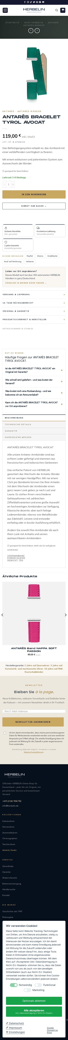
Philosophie (7, 917)
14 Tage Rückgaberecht (18, 303)
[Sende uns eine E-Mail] (37, 2)
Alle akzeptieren (34, 1011)
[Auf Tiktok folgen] (31, 2)
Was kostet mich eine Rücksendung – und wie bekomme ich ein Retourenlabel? (28, 393)
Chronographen (9, 839)
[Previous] (2, 621)
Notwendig (25, 984)
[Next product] (30, 30)
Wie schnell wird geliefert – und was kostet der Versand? (29, 382)
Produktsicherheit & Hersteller (24, 319)
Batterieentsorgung (11, 884)
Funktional (49, 984)
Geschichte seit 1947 (12, 911)
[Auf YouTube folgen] (43, 2)
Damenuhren (8, 821)
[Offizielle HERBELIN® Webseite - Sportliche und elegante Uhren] (34, 10)
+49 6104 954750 (11, 801)
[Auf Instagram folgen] (28, 2)
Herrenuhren (8, 827)
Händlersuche (8, 889)
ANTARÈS (53, 23)
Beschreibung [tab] (14, 418)
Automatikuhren (9, 833)
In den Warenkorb (34, 194)
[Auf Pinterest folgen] (40, 2)
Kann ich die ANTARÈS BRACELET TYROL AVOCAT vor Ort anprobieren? (31, 404)
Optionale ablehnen (34, 1000)
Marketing (38, 990)
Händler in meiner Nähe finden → (26, 283)
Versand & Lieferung (16, 294)
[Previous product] (37, 30)
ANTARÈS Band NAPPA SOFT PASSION (34, 650)
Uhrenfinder (8, 866)
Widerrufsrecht (9, 878)
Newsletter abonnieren (33, 722)
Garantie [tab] (11, 431)
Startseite (13, 23)
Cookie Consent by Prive (52, 1030)
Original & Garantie (16, 311)
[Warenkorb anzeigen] (62, 10)
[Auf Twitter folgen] (34, 2)
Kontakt (6, 895)
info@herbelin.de (10, 806)
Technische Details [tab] (18, 424)
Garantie (6, 872)
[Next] (65, 621)
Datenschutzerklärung (34, 752)
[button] (5, 10)
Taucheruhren (8, 844)
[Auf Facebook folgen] (25, 2)
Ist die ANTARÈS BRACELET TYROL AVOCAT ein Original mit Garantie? (30, 370)
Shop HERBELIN (33, 23)
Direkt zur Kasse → (34, 206)
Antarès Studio (9, 850)
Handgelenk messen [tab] (18, 437)
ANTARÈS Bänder (34, 25)
